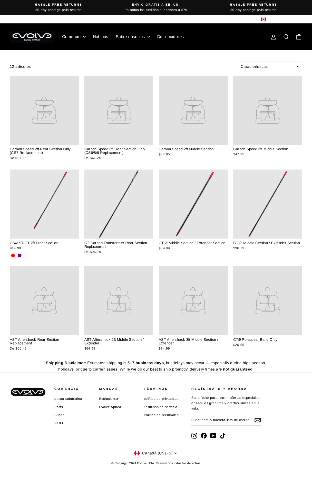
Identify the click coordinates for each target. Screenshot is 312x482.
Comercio (72, 36)
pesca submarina (68, 399)
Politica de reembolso (161, 415)
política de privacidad (161, 399)
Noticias (100, 36)
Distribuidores (170, 36)
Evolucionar (108, 399)
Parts (58, 407)
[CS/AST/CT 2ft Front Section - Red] (13, 255)
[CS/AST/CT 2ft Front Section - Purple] (19, 255)
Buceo (59, 415)
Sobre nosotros (131, 36)
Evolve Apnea (110, 407)
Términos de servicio (160, 407)
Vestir (58, 423)
